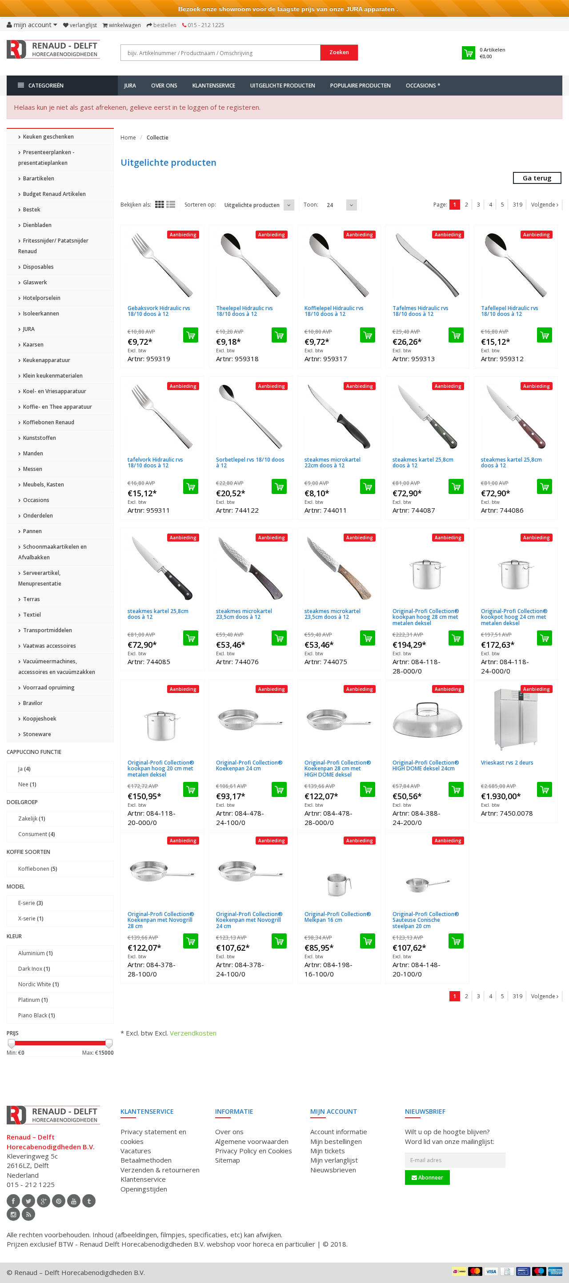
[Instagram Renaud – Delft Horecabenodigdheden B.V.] (13, 1214)
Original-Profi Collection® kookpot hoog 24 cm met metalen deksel (514, 616)
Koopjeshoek (39, 718)
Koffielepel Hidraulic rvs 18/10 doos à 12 (334, 311)
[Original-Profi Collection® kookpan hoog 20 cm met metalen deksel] (162, 719)
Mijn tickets (327, 1150)
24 (330, 205)
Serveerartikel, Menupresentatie (39, 578)
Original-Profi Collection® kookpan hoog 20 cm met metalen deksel (161, 768)
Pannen (32, 531)
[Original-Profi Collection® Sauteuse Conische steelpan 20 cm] (427, 871)
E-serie (30, 903)
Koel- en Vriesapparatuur (54, 391)
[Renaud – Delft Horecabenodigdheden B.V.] (53, 52)
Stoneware (36, 734)
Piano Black (36, 1015)
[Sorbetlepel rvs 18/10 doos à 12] (251, 416)
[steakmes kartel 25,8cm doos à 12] (427, 416)
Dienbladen (37, 225)
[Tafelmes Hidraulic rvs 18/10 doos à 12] (427, 265)
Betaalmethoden (146, 1159)
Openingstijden (143, 1188)
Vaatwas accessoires (49, 645)
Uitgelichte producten (282, 85)
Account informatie (338, 1131)
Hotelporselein (41, 298)
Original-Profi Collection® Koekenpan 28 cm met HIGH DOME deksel (338, 768)
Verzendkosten (193, 1032)
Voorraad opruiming (48, 687)
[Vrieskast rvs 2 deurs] (516, 719)
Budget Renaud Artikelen (54, 194)
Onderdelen (37, 515)
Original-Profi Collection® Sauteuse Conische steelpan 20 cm (426, 919)
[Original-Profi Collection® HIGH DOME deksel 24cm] (427, 719)
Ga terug (537, 177)
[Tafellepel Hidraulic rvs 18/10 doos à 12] (516, 265)
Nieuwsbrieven (333, 1169)
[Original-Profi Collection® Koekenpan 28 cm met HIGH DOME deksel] (339, 719)
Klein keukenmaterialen (52, 375)
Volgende (544, 204)
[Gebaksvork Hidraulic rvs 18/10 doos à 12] (162, 265)
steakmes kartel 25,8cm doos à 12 (423, 462)
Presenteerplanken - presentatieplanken (46, 157)
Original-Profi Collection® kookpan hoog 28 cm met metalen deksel (426, 616)
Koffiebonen (37, 869)
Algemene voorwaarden (252, 1141)
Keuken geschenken (48, 136)
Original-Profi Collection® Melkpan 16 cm (338, 917)
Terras (31, 599)
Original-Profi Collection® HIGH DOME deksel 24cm (426, 765)
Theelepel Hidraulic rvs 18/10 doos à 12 (244, 311)
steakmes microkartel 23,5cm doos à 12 (244, 614)
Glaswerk (34, 282)
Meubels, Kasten (43, 484)
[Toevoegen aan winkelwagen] (190, 335)
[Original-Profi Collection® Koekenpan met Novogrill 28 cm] (162, 871)
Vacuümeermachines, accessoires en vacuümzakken (56, 666)
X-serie (31, 918)
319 (517, 204)
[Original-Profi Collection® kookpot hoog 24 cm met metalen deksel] (516, 568)
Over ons (164, 85)
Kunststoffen (39, 438)
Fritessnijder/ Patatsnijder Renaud (53, 246)
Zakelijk (31, 818)
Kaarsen (33, 344)
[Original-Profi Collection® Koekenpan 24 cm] (251, 719)
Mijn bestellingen (336, 1141)
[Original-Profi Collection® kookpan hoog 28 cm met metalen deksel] (427, 568)
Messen (32, 469)
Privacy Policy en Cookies (253, 1150)
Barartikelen (38, 178)
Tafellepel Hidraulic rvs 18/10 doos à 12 (509, 311)
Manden (32, 453)
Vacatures (135, 1150)
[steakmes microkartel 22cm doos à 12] (339, 416)
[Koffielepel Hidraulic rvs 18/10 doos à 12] (339, 265)
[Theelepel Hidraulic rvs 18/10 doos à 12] (251, 265)
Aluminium (35, 953)
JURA (130, 85)
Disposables (38, 267)
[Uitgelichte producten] (28, 1214)
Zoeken (339, 52)
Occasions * (423, 85)
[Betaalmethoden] (459, 1271)
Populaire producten (360, 85)
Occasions (35, 500)
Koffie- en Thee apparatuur (57, 406)
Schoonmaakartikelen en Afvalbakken (52, 552)
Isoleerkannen (40, 313)
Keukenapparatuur (46, 360)
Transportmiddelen (47, 630)
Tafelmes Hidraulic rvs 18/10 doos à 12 (421, 311)
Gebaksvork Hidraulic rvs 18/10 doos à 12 (159, 311)
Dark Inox (34, 968)
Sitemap (227, 1159)
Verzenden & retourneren (160, 1169)
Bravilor (32, 703)
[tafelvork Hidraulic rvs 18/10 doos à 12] (162, 416)
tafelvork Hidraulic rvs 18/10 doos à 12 (155, 462)
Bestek (31, 209)
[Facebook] (13, 1200)
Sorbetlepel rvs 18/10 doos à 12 (250, 462)
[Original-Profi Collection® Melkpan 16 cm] (339, 871)
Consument (36, 834)
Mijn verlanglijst (334, 1159)
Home (128, 137)
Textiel (31, 614)
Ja (24, 769)
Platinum (33, 1000)
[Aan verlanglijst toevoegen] (180, 303)
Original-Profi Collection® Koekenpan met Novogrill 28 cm (161, 919)
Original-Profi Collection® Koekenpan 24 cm (249, 765)
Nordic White (38, 984)
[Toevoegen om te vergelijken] (194, 303)
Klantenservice (213, 85)
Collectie (157, 137)
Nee (27, 784)
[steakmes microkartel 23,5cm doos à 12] (251, 568)
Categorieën (46, 85)
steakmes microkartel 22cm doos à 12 (333, 462)
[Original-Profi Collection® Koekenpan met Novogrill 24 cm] (251, 871)
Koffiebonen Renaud (48, 422)
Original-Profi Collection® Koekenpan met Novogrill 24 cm (249, 919)
